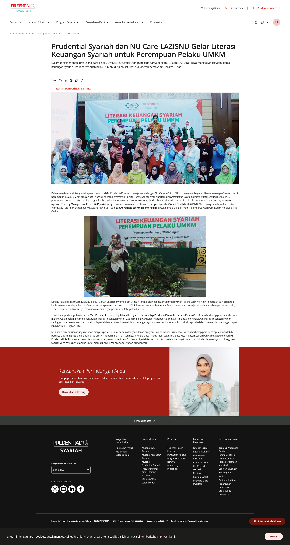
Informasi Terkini (227, 454)
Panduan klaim (200, 462)
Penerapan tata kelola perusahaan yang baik (228, 461)
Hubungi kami (226, 472)
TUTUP (273, 536)
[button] (16, 22)
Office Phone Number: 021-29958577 (128, 521)
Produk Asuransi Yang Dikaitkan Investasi (150, 472)
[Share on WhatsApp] (76, 80)
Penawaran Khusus (176, 454)
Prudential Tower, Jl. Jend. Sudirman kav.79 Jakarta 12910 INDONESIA (80, 521)
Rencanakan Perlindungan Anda (74, 88)
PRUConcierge (200, 473)
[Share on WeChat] (60, 80)
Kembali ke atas (142, 421)
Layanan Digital (200, 447)
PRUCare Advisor (201, 451)
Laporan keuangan (228, 468)
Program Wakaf (200, 476)
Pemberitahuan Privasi (154, 536)
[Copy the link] (82, 80)
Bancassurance (149, 478)
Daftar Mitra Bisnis (228, 480)
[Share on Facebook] (71, 80)
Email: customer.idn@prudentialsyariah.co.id (189, 521)
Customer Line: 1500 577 (157, 521)
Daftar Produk (148, 482)
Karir (221, 476)
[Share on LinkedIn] (65, 80)
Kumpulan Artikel (124, 447)
